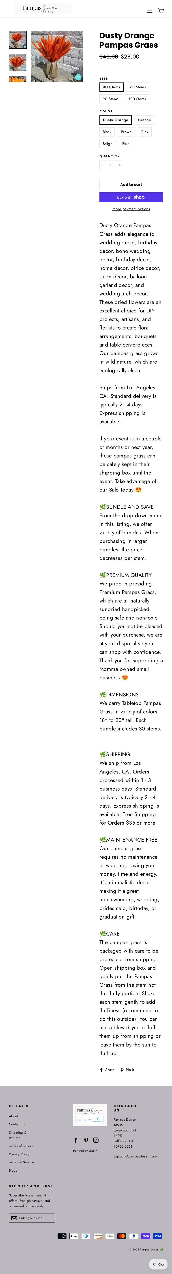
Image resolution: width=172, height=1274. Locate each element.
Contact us (17, 1124)
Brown (126, 131)
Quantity (109, 156)
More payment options (131, 209)
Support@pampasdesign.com (136, 1156)
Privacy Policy (19, 1154)
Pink (144, 131)
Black (107, 131)
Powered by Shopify (85, 1151)
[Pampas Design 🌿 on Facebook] (76, 1140)
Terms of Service (21, 1162)
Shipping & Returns (17, 1135)
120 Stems (137, 99)
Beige (107, 143)
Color (106, 111)
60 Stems (138, 87)
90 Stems (110, 99)
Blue (126, 143)
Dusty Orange (115, 120)
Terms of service (21, 1146)
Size (103, 78)
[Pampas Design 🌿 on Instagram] (96, 1140)
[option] (57, 56)
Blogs (13, 1170)
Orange (144, 120)
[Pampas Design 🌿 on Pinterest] (86, 1140)
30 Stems (111, 87)
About (13, 1116)
